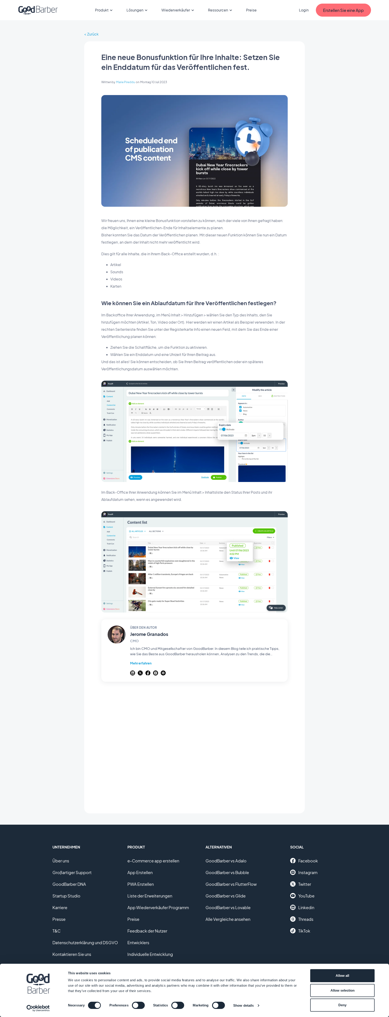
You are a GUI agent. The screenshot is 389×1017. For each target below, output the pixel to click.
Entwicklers (138, 942)
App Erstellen (140, 872)
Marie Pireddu (125, 82)
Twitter (304, 884)
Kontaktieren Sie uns (71, 954)
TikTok (304, 930)
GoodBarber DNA (69, 884)
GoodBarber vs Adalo (226, 860)
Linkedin (306, 907)
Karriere (59, 907)
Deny (342, 1005)
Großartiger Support (72, 872)
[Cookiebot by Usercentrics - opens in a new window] (38, 1008)
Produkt (102, 10)
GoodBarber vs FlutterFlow (231, 884)
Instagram (307, 872)
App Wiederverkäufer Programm (158, 907)
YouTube (306, 895)
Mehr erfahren (141, 663)
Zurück (93, 34)
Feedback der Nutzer (147, 930)
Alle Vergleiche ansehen (228, 919)
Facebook (308, 860)
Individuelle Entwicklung (150, 954)
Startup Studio (66, 895)
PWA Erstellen (140, 884)
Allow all (342, 975)
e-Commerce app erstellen (153, 860)
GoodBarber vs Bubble (227, 872)
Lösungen (135, 10)
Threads (305, 919)
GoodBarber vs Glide (226, 895)
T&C (56, 930)
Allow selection (342, 990)
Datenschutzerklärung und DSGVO (85, 942)
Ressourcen (218, 10)
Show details (243, 1005)
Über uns (60, 860)
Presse (59, 919)
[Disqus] (194, 745)
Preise (251, 10)
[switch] (138, 1005)
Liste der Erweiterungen (149, 895)
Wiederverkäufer (175, 10)
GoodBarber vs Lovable (228, 907)
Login (304, 10)
